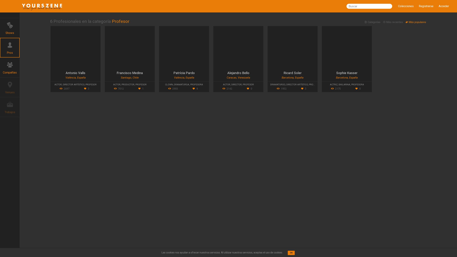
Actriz (334, 84)
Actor (58, 84)
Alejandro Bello (238, 73)
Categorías (374, 22)
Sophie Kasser (347, 73)
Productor (128, 84)
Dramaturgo (277, 84)
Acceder (444, 6)
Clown (169, 84)
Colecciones (406, 6)
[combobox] (369, 6)
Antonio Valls (75, 73)
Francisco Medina (130, 73)
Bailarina (344, 84)
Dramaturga (181, 84)
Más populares (417, 22)
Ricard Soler (293, 73)
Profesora (196, 84)
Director (236, 84)
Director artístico (73, 84)
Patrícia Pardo (184, 73)
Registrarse (426, 6)
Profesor (91, 84)
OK (291, 253)
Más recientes (395, 22)
